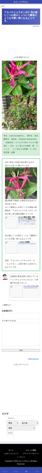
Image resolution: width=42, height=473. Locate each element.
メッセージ (9, 321)
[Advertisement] (21, 41)
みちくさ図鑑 (31, 450)
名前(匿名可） (8, 311)
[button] (38, 349)
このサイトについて (11, 453)
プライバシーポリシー (31, 453)
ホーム (11, 450)
